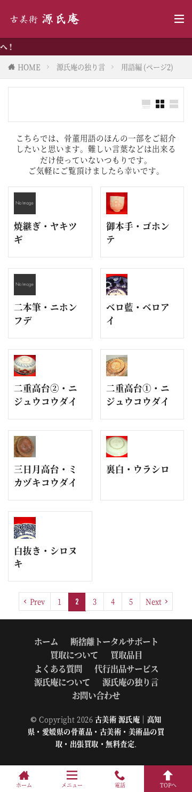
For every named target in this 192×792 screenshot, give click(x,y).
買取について (74, 654)
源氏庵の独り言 (81, 67)
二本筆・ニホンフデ (45, 314)
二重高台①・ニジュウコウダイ (138, 395)
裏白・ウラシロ (138, 469)
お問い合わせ (96, 695)
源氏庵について (62, 682)
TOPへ (168, 784)
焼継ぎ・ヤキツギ (45, 233)
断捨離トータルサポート (114, 641)
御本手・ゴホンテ (138, 233)
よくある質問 (58, 668)
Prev (37, 601)
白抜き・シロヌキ (45, 557)
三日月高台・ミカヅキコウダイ (45, 476)
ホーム (46, 641)
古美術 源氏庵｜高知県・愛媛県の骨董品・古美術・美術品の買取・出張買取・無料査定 (96, 731)
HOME (29, 67)
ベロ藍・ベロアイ (138, 314)
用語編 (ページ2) (147, 67)
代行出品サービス (126, 668)
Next (154, 601)
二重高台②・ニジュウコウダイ (45, 395)
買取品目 (126, 654)
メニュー (72, 784)
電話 (120, 784)
